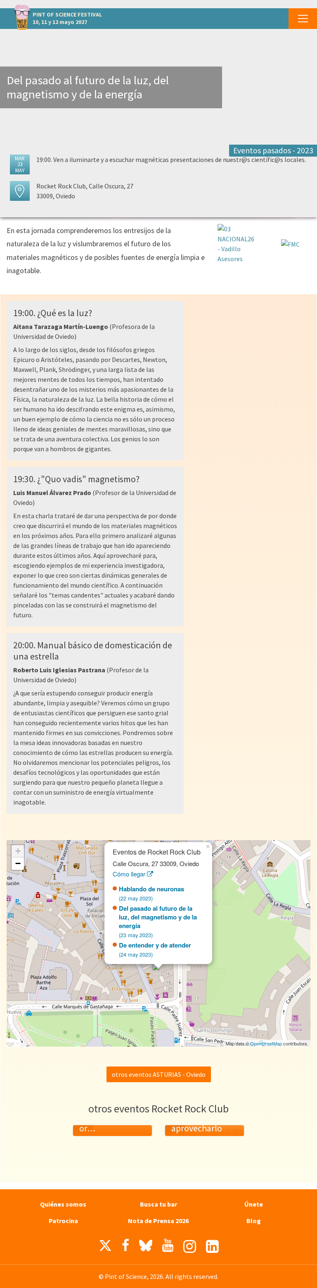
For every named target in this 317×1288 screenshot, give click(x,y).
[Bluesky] (145, 1247)
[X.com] (105, 1247)
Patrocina (63, 1221)
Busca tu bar (158, 1204)
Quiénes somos (63, 1204)
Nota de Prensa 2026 (158, 1221)
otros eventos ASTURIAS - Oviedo (159, 1074)
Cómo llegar (130, 873)
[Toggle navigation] (303, 18)
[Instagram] (189, 1246)
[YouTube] (167, 1245)
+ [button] (18, 851)
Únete (253, 1204)
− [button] (18, 863)
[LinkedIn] (212, 1246)
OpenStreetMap (266, 1043)
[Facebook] (125, 1245)
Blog (253, 1221)
